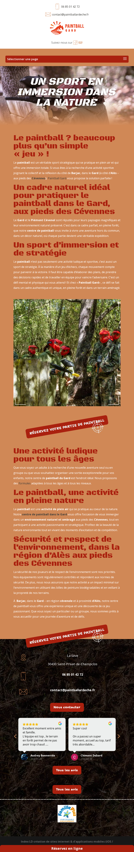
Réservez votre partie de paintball (67, 427)
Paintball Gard (57, 178)
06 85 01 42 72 (70, 7)
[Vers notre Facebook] (75, 42)
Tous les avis (67, 770)
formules (25, 483)
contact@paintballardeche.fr (70, 14)
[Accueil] (67, 28)
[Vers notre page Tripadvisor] (80, 42)
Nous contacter (67, 707)
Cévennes (38, 178)
